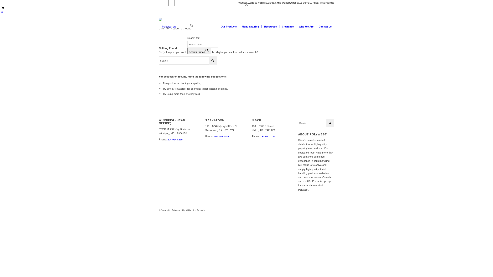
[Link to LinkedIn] (177, 3)
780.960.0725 (267, 136)
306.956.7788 (221, 136)
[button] (202, 26)
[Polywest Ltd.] (168, 26)
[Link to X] (166, 3)
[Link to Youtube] (171, 3)
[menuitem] (228, 26)
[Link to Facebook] (160, 3)
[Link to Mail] (183, 3)
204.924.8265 (175, 139)
